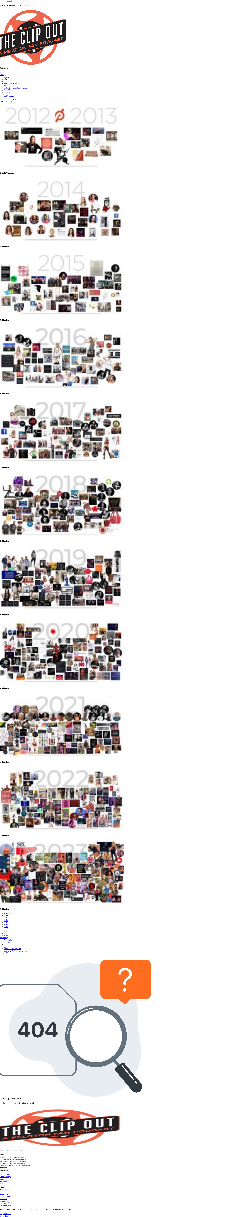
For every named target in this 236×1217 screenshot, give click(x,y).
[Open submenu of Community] (9, 938)
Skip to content (6, 1)
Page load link (5, 1214)
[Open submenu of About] (5, 947)
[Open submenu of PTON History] (12, 101)
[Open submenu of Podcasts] (7, 95)
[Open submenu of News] (5, 75)
